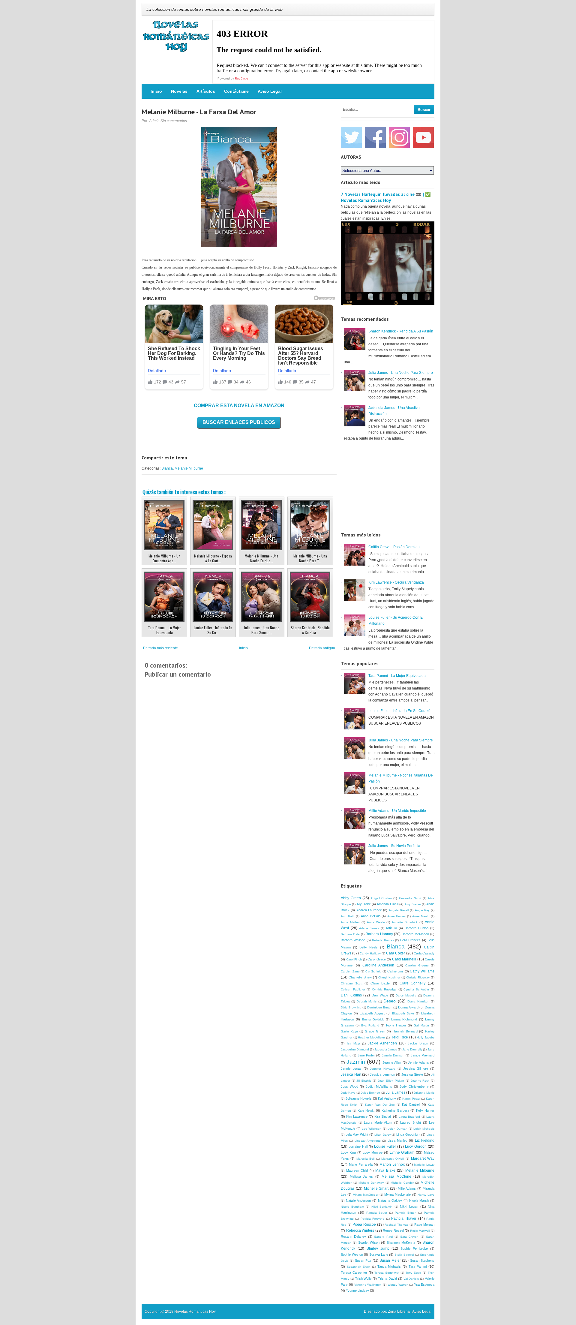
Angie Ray (422, 910)
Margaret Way (422, 1158)
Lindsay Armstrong (368, 1140)
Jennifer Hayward (382, 1068)
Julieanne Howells (359, 1098)
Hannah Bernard (405, 1031)
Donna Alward (408, 1007)
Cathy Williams (422, 971)
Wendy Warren (398, 1284)
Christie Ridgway (417, 977)
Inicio (156, 91)
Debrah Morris (366, 1001)
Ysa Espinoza (424, 1284)
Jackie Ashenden (382, 1043)
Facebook (375, 137)
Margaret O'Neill (392, 1158)
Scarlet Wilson (369, 1242)
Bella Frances (410, 940)
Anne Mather (350, 922)
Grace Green (375, 1031)
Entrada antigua (322, 648)
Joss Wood (349, 1086)
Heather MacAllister (371, 1037)
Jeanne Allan (391, 1062)
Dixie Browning (351, 1007)
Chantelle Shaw (360, 977)
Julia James (395, 1092)
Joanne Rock (420, 1080)
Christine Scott (351, 983)
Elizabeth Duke (403, 1013)
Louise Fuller (385, 1146)
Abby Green (351, 898)
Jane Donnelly (412, 1049)
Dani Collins (351, 995)
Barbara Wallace (353, 940)
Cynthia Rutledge (384, 989)
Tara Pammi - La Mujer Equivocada (397, 676)
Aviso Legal (270, 91)
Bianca (167, 468)
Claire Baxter (380, 983)
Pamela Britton (405, 1212)
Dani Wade (380, 995)
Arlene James (369, 928)
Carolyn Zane (350, 971)
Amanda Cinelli (387, 904)
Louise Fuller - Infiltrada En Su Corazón (400, 711)
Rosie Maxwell (420, 1230)
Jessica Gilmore (415, 1068)
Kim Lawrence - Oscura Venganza (396, 582)
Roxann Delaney (353, 1236)
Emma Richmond (404, 1019)
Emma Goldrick (373, 1019)
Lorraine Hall (358, 1146)
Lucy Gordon (415, 1146)
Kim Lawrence (356, 1116)
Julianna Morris (424, 1092)
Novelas (179, 91)
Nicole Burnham (352, 1206)
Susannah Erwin (358, 1266)
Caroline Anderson (378, 965)
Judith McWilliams (379, 1086)
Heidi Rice (399, 1037)
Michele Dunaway (371, 1182)
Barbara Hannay (379, 934)
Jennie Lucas (351, 1068)
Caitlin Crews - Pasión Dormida (394, 547)
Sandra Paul (383, 1236)
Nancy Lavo (426, 1194)
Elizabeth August (372, 1013)
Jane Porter (366, 1055)
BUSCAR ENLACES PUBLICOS (238, 422)
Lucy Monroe (372, 1152)
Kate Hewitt (366, 1110)
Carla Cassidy (424, 953)
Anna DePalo (370, 916)
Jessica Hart (351, 1074)
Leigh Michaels (423, 1128)
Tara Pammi (418, 1266)
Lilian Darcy (382, 1134)
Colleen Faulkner (353, 989)
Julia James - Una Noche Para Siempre (400, 373)
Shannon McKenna (401, 1242)
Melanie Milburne (189, 468)
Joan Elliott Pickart (391, 1080)
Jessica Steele (412, 1074)
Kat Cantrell (411, 1104)
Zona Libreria (399, 1311)
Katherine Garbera (395, 1110)
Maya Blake (385, 1170)
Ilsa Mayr (353, 1043)
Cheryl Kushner (389, 977)
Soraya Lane (378, 1254)
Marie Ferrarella (361, 1164)
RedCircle (241, 78)
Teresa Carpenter (354, 1272)
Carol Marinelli (404, 959)
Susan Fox (363, 1260)
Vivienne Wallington (368, 1284)
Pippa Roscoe (364, 1224)
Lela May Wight (357, 1134)
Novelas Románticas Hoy (195, 1311)
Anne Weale (376, 922)
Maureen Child (357, 1170)
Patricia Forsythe (372, 1218)
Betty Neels (368, 947)
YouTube (423, 137)
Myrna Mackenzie (397, 1194)
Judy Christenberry (414, 1086)
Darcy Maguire (406, 995)
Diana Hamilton (418, 1001)
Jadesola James (385, 1049)
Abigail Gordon (381, 898)
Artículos (205, 91)
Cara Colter (395, 953)
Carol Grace (377, 959)
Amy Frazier (412, 904)
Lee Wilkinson (371, 1128)
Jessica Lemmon (382, 1074)
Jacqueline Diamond (355, 1049)
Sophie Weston (352, 1254)
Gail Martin (421, 1025)
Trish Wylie (363, 1278)
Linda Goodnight (408, 1134)
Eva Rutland (370, 1025)
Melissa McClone (396, 1176)
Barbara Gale (350, 934)
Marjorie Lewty (424, 1164)
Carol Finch (354, 959)
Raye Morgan (424, 1224)
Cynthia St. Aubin (416, 989)
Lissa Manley (397, 1140)
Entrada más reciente (160, 648)
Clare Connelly (413, 983)
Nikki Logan (409, 1206)
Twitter (351, 137)
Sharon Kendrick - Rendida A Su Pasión (400, 331)
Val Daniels (411, 1278)
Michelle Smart (376, 1188)
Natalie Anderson (358, 1200)
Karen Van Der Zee (380, 1104)
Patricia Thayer (403, 1218)
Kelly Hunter (425, 1110)
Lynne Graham (402, 1152)
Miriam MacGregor (365, 1194)
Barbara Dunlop (416, 928)
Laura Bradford (409, 1116)
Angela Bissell (399, 910)
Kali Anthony (387, 1098)
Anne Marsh (421, 916)
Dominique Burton (379, 1007)
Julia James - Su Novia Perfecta (394, 846)
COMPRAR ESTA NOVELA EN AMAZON (239, 405)
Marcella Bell (365, 1158)
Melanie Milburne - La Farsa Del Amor (199, 111)
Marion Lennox (392, 1164)
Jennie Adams (418, 1062)
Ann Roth (348, 916)
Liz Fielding (424, 1140)
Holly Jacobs (425, 1037)
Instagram (399, 137)
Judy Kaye (348, 1092)
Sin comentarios (173, 121)
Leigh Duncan (397, 1128)
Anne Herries (396, 916)
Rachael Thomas (396, 1224)
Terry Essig (413, 1272)
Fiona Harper (396, 1025)
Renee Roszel (393, 1230)
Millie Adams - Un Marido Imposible (397, 811)
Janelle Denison (393, 1055)
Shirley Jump (378, 1248)
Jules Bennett (370, 1092)
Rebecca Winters (360, 1230)
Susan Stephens (422, 1260)
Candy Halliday (370, 953)
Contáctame (236, 91)
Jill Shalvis (363, 1080)
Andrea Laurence (369, 910)
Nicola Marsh (419, 1200)
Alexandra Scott (409, 898)
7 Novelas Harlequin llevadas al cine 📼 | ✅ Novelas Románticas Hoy (386, 197)
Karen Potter (411, 1098)
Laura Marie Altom (378, 1122)
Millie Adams (407, 1188)
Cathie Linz (395, 971)
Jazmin (355, 1062)
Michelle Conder (402, 1182)
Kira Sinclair (383, 1116)
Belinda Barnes (383, 940)
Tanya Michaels (389, 1266)
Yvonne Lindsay (357, 1290)
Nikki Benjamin (382, 1206)
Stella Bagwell (404, 1254)
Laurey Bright (410, 1122)
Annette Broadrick (405, 922)
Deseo (389, 1001)
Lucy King (348, 1152)
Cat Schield (373, 971)
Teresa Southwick (386, 1272)
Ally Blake (364, 904)
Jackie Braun (418, 1043)
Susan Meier (390, 1260)
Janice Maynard (422, 1055)
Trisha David (387, 1278)
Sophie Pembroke (414, 1248)
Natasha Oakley (390, 1200)
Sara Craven (409, 1236)
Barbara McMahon (415, 934)
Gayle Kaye (349, 1031)
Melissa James (361, 1176)
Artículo (391, 928)
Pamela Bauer (376, 1212)
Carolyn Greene (416, 965)
